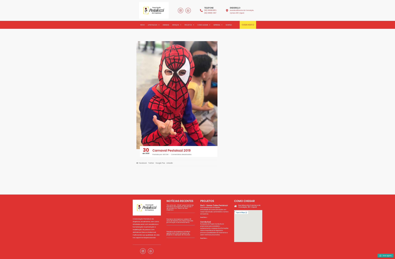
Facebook (143, 163)
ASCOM (165, 154)
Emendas (166, 25)
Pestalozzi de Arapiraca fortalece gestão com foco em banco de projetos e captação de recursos (178, 233)
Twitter (151, 163)
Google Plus (160, 163)
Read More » (203, 217)
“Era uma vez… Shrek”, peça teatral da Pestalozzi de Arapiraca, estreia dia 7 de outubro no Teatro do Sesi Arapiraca (180, 207)
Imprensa (217, 25)
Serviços (175, 25)
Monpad (229, 25)
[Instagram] (180, 10)
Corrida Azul (205, 222)
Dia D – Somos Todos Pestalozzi (214, 205)
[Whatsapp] (188, 10)
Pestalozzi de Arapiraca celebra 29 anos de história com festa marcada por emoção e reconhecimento (180, 220)
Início (142, 25)
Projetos (188, 25)
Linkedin (169, 163)
